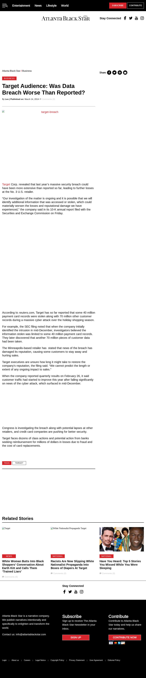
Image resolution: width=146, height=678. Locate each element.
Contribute (135, 5)
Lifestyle (51, 5)
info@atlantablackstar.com (31, 634)
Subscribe (118, 5)
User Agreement (96, 660)
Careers (27, 660)
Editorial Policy (114, 660)
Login (4, 660)
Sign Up (76, 637)
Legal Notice (40, 660)
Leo (7, 99)
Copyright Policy (57, 660)
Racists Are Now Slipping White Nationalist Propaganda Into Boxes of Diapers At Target (72, 565)
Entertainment (21, 5)
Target (6, 184)
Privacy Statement (77, 660)
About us (15, 660)
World (65, 5)
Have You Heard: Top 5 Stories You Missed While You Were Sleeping (120, 565)
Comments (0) (48, 99)
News (38, 5)
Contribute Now (125, 637)
